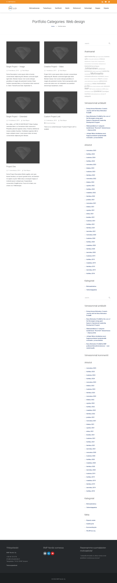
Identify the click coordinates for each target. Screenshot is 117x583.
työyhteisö (88, 94)
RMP (87, 88)
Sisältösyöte (90, 524)
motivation (101, 76)
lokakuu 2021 (90, 207)
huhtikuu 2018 (90, 273)
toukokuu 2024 (90, 157)
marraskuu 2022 (91, 178)
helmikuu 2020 (90, 249)
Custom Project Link (52, 116)
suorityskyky (87, 91)
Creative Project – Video (54, 67)
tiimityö (92, 91)
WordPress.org (90, 531)
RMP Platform (11, 1)
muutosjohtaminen (94, 78)
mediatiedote (87, 74)
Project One (11, 166)
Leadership (105, 71)
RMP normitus (92, 89)
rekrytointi (107, 86)
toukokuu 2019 (90, 256)
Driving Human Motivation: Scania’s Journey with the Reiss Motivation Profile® (96, 111)
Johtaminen (91, 68)
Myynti (100, 79)
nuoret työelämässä (89, 81)
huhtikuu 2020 (90, 242)
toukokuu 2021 (90, 221)
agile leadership (90, 56)
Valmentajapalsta (91, 290)
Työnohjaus (105, 91)
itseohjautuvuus (102, 63)
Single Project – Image (15, 67)
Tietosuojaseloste (11, 565)
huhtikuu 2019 (90, 259)
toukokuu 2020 (90, 238)
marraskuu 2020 (91, 235)
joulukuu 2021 (90, 199)
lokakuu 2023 (90, 168)
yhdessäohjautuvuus (95, 94)
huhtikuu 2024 (90, 161)
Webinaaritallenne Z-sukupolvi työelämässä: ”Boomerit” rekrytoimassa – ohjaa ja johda (98, 128)
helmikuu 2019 (90, 266)
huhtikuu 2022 (90, 189)
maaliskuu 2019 (91, 263)
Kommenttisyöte (91, 527)
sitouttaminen (99, 89)
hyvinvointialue (88, 63)
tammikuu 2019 (91, 270)
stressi (106, 89)
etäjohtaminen (88, 61)
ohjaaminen (96, 81)
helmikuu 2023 (90, 175)
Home (52, 26)
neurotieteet (105, 78)
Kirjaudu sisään (90, 520)
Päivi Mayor (25, 70)
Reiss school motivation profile (96, 86)
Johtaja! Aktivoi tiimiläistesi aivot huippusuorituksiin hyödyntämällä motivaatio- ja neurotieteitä (96, 135)
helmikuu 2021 (90, 228)
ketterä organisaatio (97, 71)
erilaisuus (102, 59)
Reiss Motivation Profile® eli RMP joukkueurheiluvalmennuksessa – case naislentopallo (97, 346)
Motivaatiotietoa (91, 286)
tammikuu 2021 (91, 231)
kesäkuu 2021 (90, 217)
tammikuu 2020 (91, 252)
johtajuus (96, 66)
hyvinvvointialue (94, 63)
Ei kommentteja (50, 123)
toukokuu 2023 (90, 171)
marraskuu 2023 (91, 164)
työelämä (98, 91)
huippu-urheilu (94, 61)
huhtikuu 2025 (90, 154)
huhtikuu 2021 (90, 224)
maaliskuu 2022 (91, 192)
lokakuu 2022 (90, 182)
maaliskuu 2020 (91, 245)
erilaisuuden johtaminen (93, 59)
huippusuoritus (101, 61)
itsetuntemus (89, 66)
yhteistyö (102, 94)
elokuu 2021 (90, 214)
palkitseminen (103, 81)
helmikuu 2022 (90, 196)
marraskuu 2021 (91, 203)
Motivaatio (97, 73)
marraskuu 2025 (91, 150)
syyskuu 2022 (90, 185)
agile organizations (100, 56)
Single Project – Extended (16, 116)
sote (103, 89)
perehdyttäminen (88, 83)
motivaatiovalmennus (91, 76)
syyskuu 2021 (90, 210)
